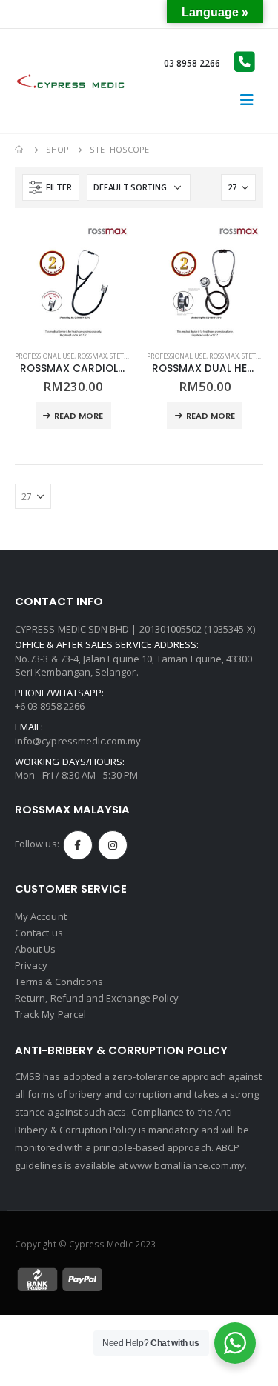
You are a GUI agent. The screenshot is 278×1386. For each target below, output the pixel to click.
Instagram (113, 845)
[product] (73, 281)
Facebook (78, 845)
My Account (41, 916)
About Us (35, 949)
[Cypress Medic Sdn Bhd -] (70, 81)
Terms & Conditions (59, 981)
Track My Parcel (50, 1014)
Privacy (31, 965)
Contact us (39, 932)
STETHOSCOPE (131, 356)
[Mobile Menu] (247, 100)
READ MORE (78, 416)
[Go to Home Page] (20, 149)
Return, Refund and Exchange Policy (97, 997)
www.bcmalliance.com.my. (189, 1165)
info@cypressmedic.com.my (78, 740)
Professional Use (44, 356)
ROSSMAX (92, 356)
